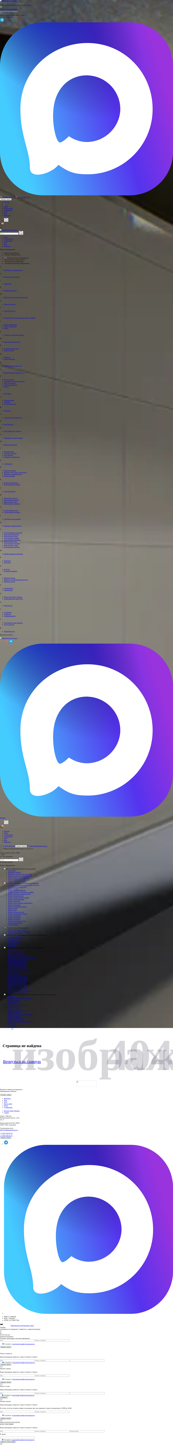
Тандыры (7, 402)
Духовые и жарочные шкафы (14, 335)
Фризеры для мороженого (13, 526)
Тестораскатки (9, 451)
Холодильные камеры (11, 538)
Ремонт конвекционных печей (18, 898)
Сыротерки (8, 612)
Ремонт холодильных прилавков (19, 987)
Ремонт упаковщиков (15, 933)
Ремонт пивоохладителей (16, 879)
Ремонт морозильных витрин (18, 967)
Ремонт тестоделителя (15, 1020)
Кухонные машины (10, 571)
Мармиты (7, 357)
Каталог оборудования (11, 1111)
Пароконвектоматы (10, 385)
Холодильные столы (11, 545)
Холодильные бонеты (11, 534)
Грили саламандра (10, 326)
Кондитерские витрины (12, 485)
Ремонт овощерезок (14, 1012)
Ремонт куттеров (14, 1009)
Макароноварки (9, 359)
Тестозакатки (8, 455)
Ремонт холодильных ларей (17, 984)
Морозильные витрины (12, 504)
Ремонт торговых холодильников (19, 973)
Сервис (6, 1112)
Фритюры (7, 411)
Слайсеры (7, 614)
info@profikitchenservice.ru (9, 9)
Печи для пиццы (9, 383)
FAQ (5, 212)
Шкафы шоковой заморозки (13, 554)
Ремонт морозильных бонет (17, 966)
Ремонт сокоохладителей (16, 881)
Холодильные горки (11, 536)
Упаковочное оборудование (13, 438)
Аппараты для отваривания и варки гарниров (19, 318)
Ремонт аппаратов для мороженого (20, 876)
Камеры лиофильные (11, 483)
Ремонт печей (12, 908)
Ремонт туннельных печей (17, 921)
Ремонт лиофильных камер (17, 962)
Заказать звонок (6, 199)
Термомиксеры (9, 400)
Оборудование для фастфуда (13, 373)
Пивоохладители (10, 304)
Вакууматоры (8, 424)
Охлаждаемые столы (11, 510)
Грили (6, 328)
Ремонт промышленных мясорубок (20, 1014)
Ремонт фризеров (14, 975)
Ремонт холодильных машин (18, 985)
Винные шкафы (9, 476)
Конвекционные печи (11, 349)
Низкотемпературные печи (13, 366)
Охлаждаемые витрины (12, 512)
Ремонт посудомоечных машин (18, 931)
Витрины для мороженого (13, 474)
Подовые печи (9, 379)
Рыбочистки (8, 605)
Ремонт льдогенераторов (16, 964)
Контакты (7, 215)
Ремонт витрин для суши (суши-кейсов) (21, 958)
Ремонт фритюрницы (15, 923)
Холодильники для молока (13, 533)
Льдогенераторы (9, 491)
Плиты (6, 387)
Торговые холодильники (12, 519)
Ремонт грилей (13, 889)
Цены (6, 206)
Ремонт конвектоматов (16, 896)
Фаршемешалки (9, 631)
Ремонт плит (12, 910)
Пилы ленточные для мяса (13, 597)
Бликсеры (7, 561)
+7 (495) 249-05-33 (8, 197)
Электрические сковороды (13, 417)
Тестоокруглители (10, 453)
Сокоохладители (9, 311)
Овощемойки (8, 588)
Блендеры (7, 562)
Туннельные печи (10, 404)
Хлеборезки (8, 464)
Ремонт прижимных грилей (17, 914)
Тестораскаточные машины (13, 623)
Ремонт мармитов (14, 901)
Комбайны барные (10, 290)
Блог (5, 214)
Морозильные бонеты (11, 500)
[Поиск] (6, 220)
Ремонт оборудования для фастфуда (20, 903)
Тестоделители (9, 624)
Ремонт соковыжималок (16, 1018)
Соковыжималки (10, 616)
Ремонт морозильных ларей (17, 969)
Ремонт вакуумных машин (17, 930)
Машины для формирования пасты (16, 580)
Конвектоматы (9, 350)
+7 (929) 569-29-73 (23, 197)
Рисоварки (7, 393)
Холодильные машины (12, 547)
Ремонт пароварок (14, 905)
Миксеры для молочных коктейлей (16, 297)
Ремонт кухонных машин (16, 1011)
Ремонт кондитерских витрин (18, 960)
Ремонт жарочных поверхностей (19, 894)
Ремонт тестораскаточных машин (19, 1021)
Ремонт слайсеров (14, 1016)
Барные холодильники (11, 277)
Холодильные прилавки (12, 540)
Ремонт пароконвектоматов (17, 907)
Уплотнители (8, 208)
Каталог (7, 203)
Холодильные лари (10, 542)
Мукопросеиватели (10, 445)
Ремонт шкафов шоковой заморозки (20, 991)
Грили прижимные (10, 325)
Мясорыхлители (9, 581)
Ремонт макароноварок (16, 899)
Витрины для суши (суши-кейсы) (15, 472)
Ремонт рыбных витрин (16, 971)
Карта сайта (8, 1104)
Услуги (6, 204)
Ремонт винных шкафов (16, 955)
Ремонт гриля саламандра (17, 890)
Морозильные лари (10, 502)
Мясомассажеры (9, 578)
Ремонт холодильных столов (18, 989)
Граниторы (8, 284)
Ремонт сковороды (14, 917)
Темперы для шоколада (12, 457)
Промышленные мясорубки (13, 599)
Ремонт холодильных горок (17, 980)
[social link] (6, 1144)
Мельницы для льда (11, 498)
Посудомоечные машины (12, 431)
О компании (8, 210)
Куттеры (7, 569)
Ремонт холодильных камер (17, 982)
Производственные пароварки (14, 381)
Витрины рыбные (10, 470)
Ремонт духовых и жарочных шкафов (21, 892)
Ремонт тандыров (14, 919)
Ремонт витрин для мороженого (19, 957)
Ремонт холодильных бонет (17, 976)
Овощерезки (8, 590)
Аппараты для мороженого (13, 270)
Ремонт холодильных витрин (18, 978)
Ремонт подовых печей (16, 912)
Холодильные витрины (12, 543)
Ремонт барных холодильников (18, 878)
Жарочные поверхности (12, 342)
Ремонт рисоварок (14, 916)
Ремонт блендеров (14, 1007)
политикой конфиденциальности (23, 1344)
